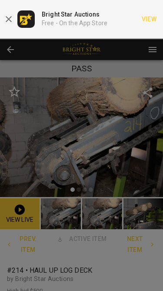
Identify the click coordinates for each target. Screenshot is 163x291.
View (149, 19)
